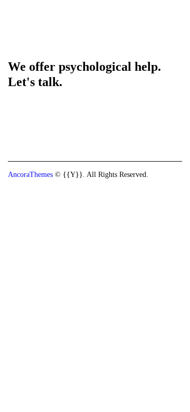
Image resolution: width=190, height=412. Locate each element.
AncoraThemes (30, 175)
